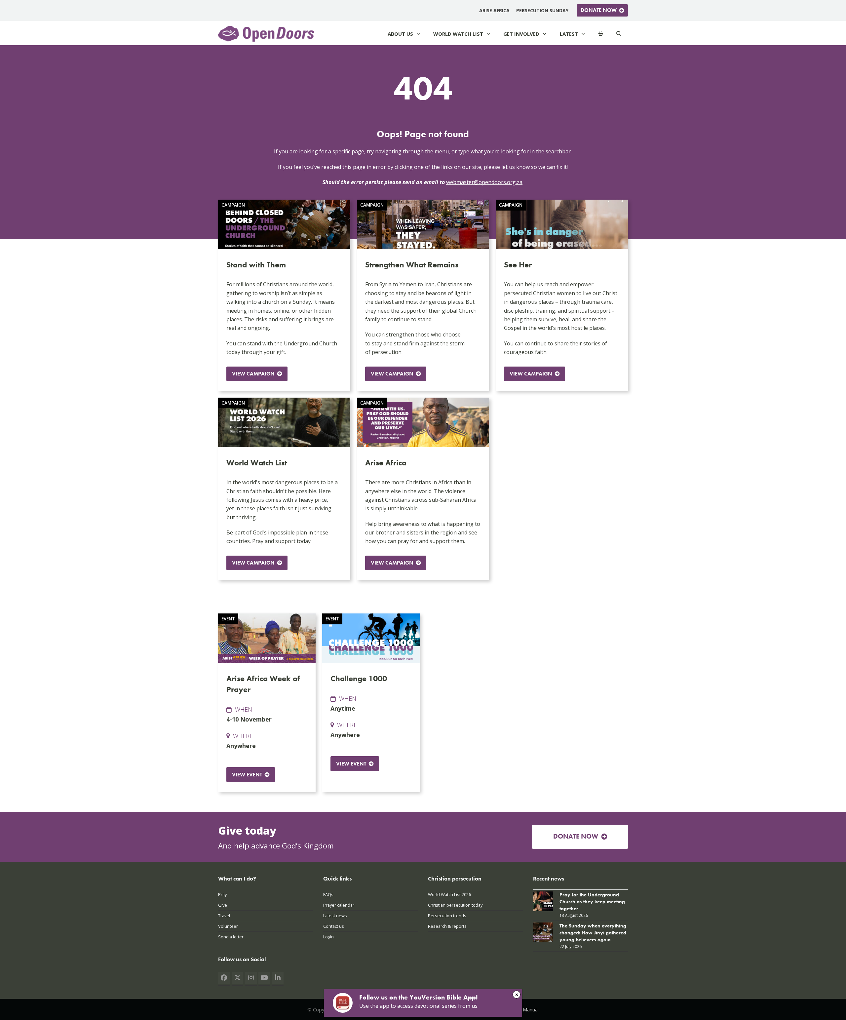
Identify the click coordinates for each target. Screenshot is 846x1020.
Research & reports (447, 926)
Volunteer (228, 926)
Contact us (333, 926)
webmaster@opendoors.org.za (484, 182)
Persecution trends (447, 916)
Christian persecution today (455, 905)
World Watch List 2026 (449, 894)
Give (222, 905)
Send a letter (231, 937)
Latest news (335, 916)
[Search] (619, 34)
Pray (222, 894)
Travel (224, 916)
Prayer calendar (338, 905)
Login (328, 937)
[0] (601, 34)
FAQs (328, 894)
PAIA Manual (525, 1009)
